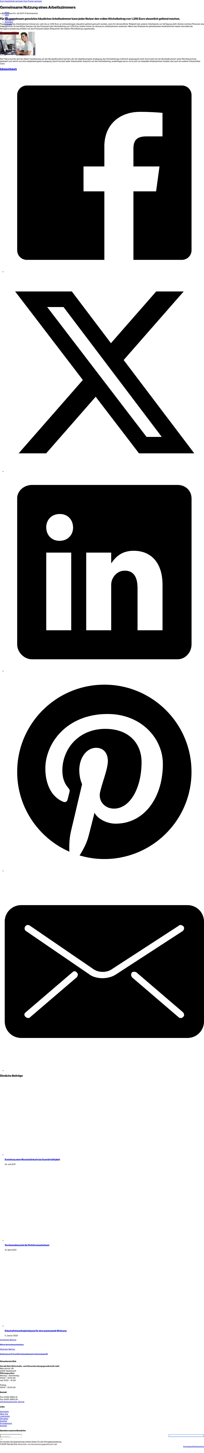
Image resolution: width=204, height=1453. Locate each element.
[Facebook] (104, 271)
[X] (104, 471)
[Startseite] (4, 8)
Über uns (7, 16)
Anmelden (186, 1435)
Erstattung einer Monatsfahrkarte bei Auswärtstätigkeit (32, 1159)
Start (7, 12)
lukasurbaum (8, 69)
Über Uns (4, 1414)
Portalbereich (6, 33)
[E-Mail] (104, 1070)
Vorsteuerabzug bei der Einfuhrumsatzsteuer (27, 1245)
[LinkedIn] (104, 671)
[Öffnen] (1, 31)
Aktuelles (9, 22)
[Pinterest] (104, 871)
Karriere (8, 24)
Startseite (4, 1411)
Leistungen (10, 19)
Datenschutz (198, 1446)
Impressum (188, 1446)
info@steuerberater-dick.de (12, 1402)
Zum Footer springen (32, 1)
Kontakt (15, 33)
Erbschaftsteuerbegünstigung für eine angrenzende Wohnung (36, 1330)
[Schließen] (6, 27)
